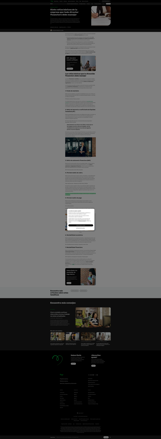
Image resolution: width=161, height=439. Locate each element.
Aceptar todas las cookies (80, 225)
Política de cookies (82, 220)
